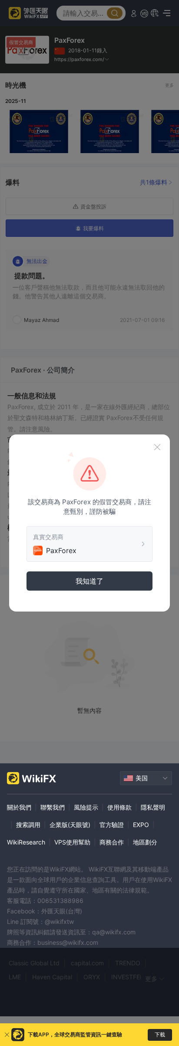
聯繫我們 (52, 807)
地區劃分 (145, 842)
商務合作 (111, 842)
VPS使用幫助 (72, 842)
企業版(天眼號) (70, 824)
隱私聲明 (153, 807)
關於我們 (19, 807)
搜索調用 (28, 824)
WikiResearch (26, 842)
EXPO (141, 824)
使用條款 (119, 807)
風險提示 (86, 807)
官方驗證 (111, 824)
